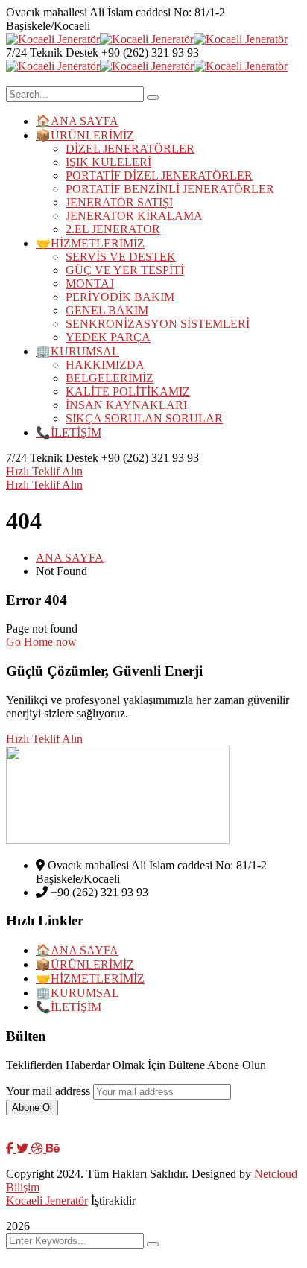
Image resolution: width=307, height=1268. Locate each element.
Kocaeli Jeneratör (47, 1200)
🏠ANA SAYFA (77, 950)
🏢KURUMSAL (77, 992)
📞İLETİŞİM (68, 1007)
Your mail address (48, 1091)
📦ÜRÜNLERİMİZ (85, 964)
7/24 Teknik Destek (52, 52)
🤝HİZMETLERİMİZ (90, 978)
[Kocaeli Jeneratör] (53, 39)
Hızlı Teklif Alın (44, 471)
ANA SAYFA (70, 557)
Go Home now (41, 641)
